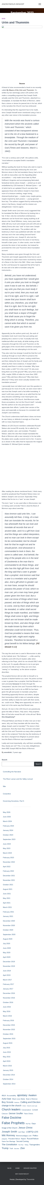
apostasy (22, 1095)
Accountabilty (11, 1095)
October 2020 (8, 930)
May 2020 (6, 952)
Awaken (32, 1095)
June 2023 (7, 844)
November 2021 (9, 880)
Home (17, 1168)
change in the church (11, 1105)
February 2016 (8, 1020)
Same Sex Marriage (8, 1141)
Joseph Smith (9, 1131)
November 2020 (9, 925)
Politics (35, 1136)
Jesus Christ (25, 1127)
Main (3, 18)
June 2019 (7, 971)
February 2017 (8, 984)
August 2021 (7, 889)
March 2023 (7, 853)
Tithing (26, 1144)
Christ (24, 1106)
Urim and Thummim (15, 22)
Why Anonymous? (22, 1174)
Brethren (16, 1102)
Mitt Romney (8, 1135)
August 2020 (7, 939)
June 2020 (7, 948)
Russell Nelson (32, 1139)
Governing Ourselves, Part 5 (13, 801)
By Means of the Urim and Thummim (20, 90)
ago (17, 752)
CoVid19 (35, 1110)
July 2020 (6, 943)
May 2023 (6, 848)
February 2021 (8, 912)
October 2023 (8, 835)
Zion (22, 1148)
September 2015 (9, 1038)
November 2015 (9, 1029)
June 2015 (7, 1052)
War (4, 786)
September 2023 (9, 839)
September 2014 (9, 1084)
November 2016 (9, 998)
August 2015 (7, 1043)
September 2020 (9, 934)
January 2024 (8, 830)
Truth (11, 1148)
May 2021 (6, 898)
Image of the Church (9, 1128)
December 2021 (9, 876)
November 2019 (9, 966)
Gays (34, 1123)
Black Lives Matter (18, 1099)
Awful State (6, 1099)
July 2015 (6, 1048)
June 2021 (7, 894)
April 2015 (6, 1061)
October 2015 (8, 1034)
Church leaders (11, 1109)
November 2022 (9, 862)
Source (22, 83)
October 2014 (8, 1079)
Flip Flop (28, 1123)
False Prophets (13, 1123)
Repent (23, 1139)
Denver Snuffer (16, 1113)
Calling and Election (30, 1102)
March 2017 (7, 980)
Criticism (5, 1114)
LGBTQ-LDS (32, 1132)
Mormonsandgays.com (24, 1136)
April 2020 (6, 957)
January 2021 (8, 916)
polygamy (4, 1138)
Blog (9, 1168)
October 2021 (8, 885)
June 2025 (7, 817)
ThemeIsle (30, 1179)
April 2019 (6, 975)
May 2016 (6, 1011)
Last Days (21, 1132)
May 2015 (6, 1057)
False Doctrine (11, 1117)
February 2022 (8, 871)
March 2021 (7, 907)
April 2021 (6, 903)
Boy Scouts (7, 1102)
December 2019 (9, 961)
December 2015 (9, 1025)
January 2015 (8, 1070)
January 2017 (8, 989)
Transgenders (34, 1145)
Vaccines (16, 1148)
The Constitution (9, 1144)
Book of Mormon (31, 1099)
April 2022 (6, 866)
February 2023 (8, 857)
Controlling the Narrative (12, 772)
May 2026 (6, 812)
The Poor (20, 1144)
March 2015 (7, 1066)
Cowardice (7, 794)
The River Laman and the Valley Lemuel (18, 779)
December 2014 (9, 1075)
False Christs (28, 1114)
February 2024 (8, 826)
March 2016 (7, 1016)
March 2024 (7, 821)
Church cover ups (32, 1106)
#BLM (4, 1095)
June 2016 (7, 1007)
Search (4, 760)
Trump (5, 1148)
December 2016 (9, 993)
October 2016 (8, 1002)
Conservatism (26, 1110)
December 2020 (9, 921)
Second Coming (22, 1141)
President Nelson (14, 1139)
